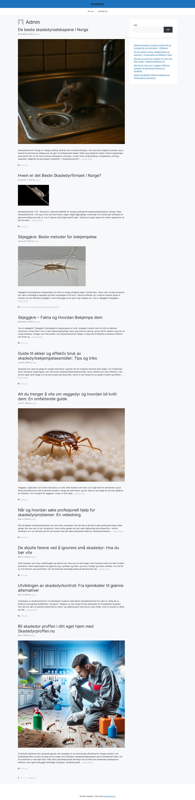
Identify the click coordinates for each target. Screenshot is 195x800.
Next (33, 778)
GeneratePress (109, 796)
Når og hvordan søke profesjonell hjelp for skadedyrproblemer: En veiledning (56, 512)
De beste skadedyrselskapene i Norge (53, 29)
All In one (24, 165)
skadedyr (97, 4)
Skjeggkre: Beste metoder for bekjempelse (57, 236)
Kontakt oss (102, 11)
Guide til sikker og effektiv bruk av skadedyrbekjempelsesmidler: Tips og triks (57, 355)
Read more (87, 159)
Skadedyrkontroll (52, 307)
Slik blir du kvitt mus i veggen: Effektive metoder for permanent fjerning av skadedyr (151, 68)
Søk (135, 25)
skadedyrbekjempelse (36, 307)
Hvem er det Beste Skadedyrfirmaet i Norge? (59, 175)
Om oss (91, 11)
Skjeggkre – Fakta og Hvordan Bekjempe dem (60, 317)
